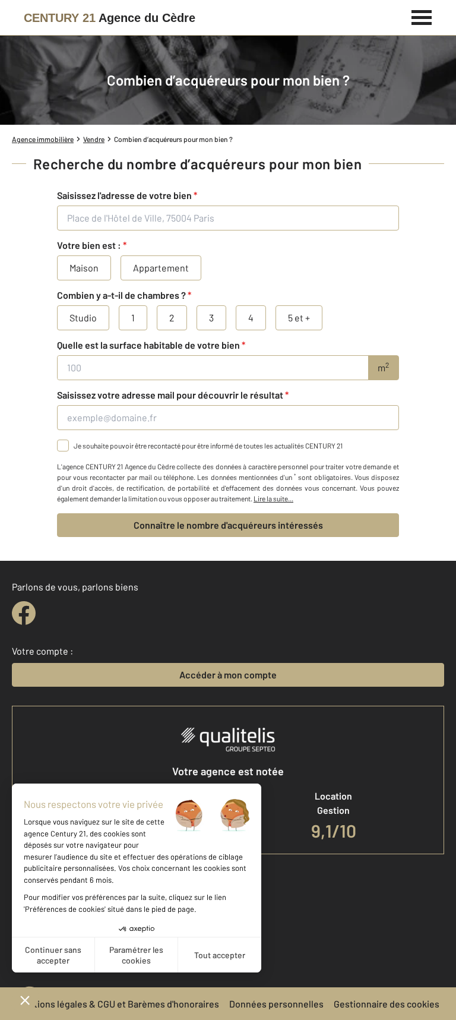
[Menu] (421, 16)
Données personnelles (276, 1003)
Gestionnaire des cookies (386, 1003)
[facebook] (24, 613)
